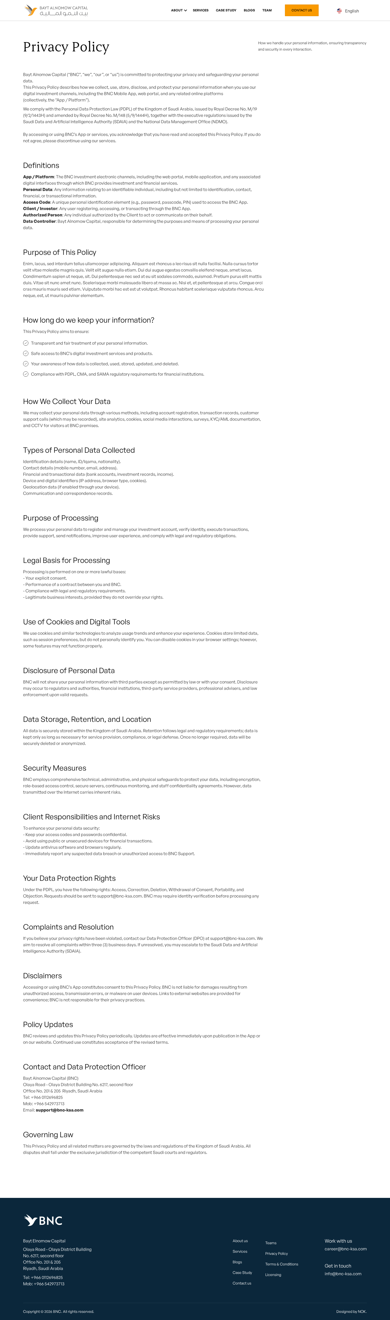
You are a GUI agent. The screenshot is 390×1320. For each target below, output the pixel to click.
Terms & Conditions (281, 1264)
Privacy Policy (276, 1253)
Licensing (273, 1274)
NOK (362, 1311)
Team (267, 10)
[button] (177, 10)
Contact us (302, 10)
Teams (270, 1243)
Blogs (249, 10)
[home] (56, 10)
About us (240, 1240)
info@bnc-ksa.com (343, 1273)
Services (201, 10)
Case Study (226, 10)
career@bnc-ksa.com (346, 1248)
